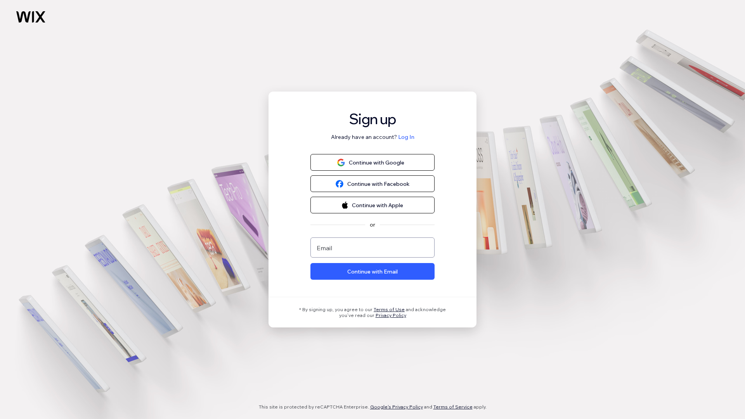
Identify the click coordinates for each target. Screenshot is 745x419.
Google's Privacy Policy (396, 407)
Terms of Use (389, 309)
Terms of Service (453, 407)
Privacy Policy (391, 315)
